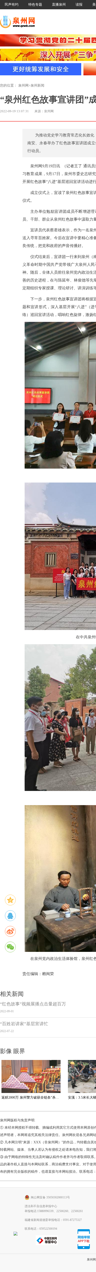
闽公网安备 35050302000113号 (50, 1197)
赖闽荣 (48, 974)
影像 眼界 (12, 1051)
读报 (79, 4)
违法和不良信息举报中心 (41, 1206)
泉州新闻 (37, 85)
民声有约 (11, 4)
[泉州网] (19, 21)
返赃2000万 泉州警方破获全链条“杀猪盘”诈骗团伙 (39, 1097)
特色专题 (35, 4)
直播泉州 (59, 4)
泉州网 (23, 85)
